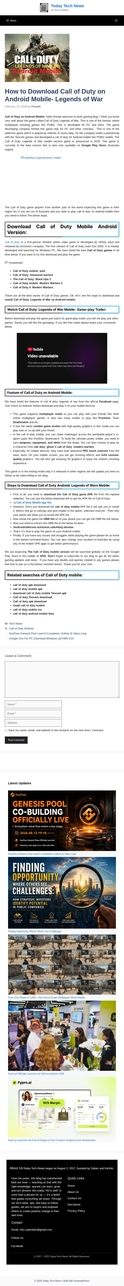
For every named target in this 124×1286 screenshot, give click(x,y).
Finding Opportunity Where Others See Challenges (34, 931)
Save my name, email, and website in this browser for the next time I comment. (56, 730)
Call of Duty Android (21, 628)
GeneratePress (81, 1280)
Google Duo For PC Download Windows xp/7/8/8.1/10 (41, 638)
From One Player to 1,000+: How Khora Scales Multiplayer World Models (46, 997)
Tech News (15, 623)
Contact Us (74, 1198)
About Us (73, 1192)
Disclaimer (74, 1204)
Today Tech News (67, 6)
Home (71, 1185)
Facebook (17, 1246)
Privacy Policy (76, 1210)
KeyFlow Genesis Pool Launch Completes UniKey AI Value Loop (48, 633)
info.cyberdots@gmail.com (36, 1229)
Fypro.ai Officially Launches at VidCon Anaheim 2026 (36, 1073)
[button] (116, 20)
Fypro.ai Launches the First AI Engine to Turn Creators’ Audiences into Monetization (52, 1140)
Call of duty (12, 242)
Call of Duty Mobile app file (33, 502)
